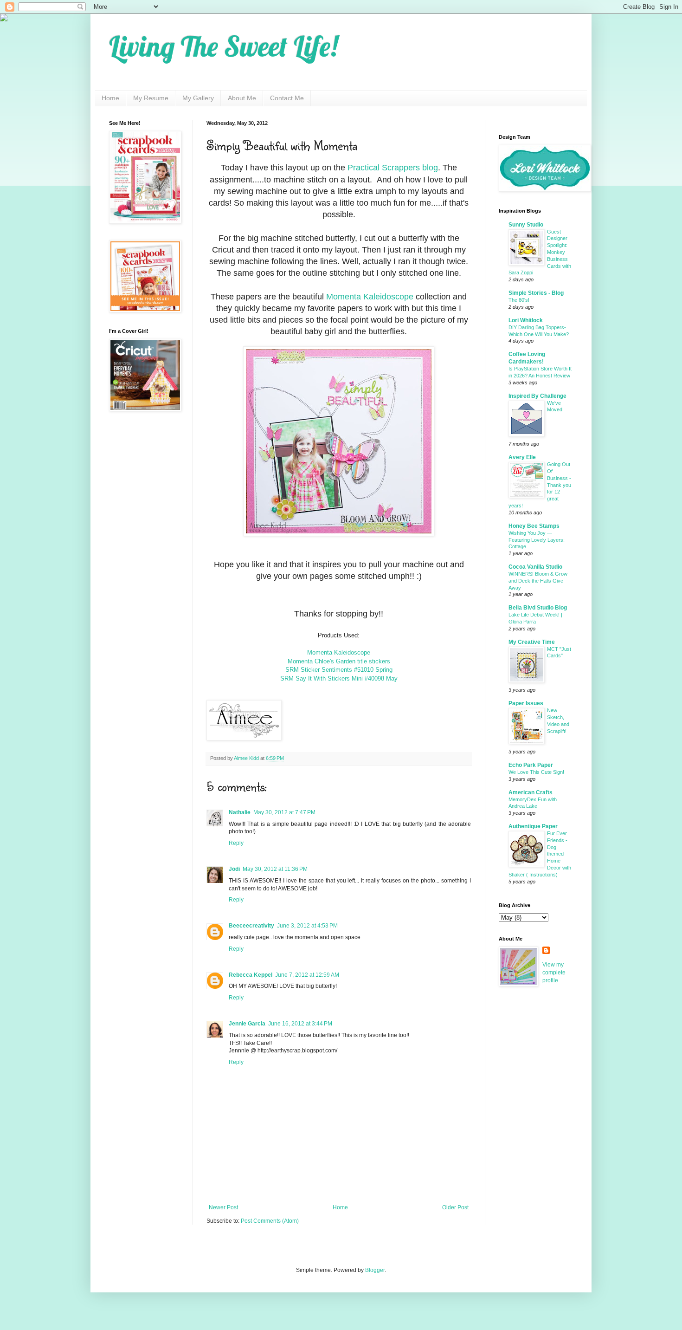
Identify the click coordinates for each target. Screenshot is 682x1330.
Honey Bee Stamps (534, 526)
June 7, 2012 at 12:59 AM (307, 975)
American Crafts (530, 792)
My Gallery (198, 98)
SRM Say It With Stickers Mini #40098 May (339, 678)
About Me (242, 98)
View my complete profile (554, 972)
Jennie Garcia (247, 1023)
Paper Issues (525, 703)
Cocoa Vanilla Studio (535, 567)
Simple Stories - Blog (536, 293)
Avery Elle (522, 457)
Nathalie (240, 812)
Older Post (455, 1207)
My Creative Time (531, 642)
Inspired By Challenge (537, 396)
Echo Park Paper (530, 765)
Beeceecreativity (251, 925)
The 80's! (518, 300)
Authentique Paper (533, 826)
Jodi (234, 869)
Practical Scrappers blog (392, 167)
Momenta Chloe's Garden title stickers (339, 661)
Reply (236, 843)
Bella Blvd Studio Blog (537, 607)
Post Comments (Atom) (270, 1221)
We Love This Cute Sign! (536, 772)
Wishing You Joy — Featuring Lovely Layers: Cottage (536, 540)
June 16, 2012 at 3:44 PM (300, 1023)
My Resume (150, 98)
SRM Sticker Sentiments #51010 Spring (338, 669)
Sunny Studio (525, 224)
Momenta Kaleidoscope (369, 296)
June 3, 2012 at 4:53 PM (307, 925)
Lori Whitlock (525, 320)
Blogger (375, 1270)
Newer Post (223, 1207)
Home (110, 98)
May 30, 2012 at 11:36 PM (275, 869)
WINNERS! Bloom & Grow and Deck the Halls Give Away (537, 580)
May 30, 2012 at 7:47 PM (284, 812)
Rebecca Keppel (250, 975)
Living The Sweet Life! (223, 46)
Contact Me (287, 98)
